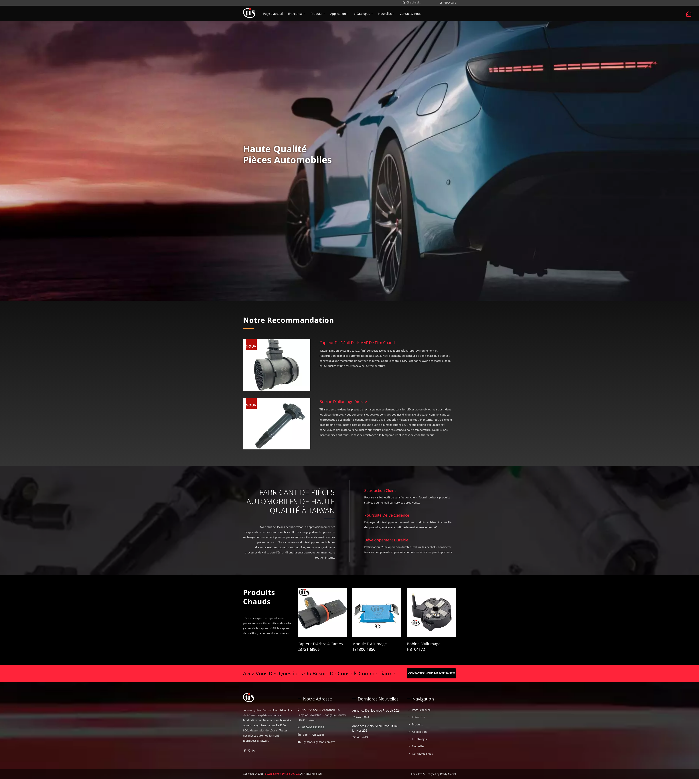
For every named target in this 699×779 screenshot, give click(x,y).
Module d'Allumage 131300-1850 (369, 646)
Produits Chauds (259, 597)
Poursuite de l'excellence (386, 515)
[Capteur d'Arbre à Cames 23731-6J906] (322, 612)
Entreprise (295, 14)
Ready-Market (448, 774)
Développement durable (386, 540)
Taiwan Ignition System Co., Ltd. (282, 774)
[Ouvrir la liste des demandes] (688, 14)
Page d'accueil (273, 14)
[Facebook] (245, 751)
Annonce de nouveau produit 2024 (376, 710)
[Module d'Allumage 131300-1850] (376, 612)
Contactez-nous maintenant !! (431, 673)
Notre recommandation (288, 320)
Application (338, 14)
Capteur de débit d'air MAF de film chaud (357, 342)
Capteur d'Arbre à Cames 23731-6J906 (320, 646)
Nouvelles (385, 14)
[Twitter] (248, 751)
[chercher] (403, 3)
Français (450, 2)
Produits (317, 14)
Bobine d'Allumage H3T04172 (424, 646)
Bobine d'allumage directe (343, 401)
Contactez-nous (410, 14)
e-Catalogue (362, 14)
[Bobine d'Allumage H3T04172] (431, 612)
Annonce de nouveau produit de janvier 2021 (375, 728)
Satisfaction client (380, 490)
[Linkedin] (253, 751)
